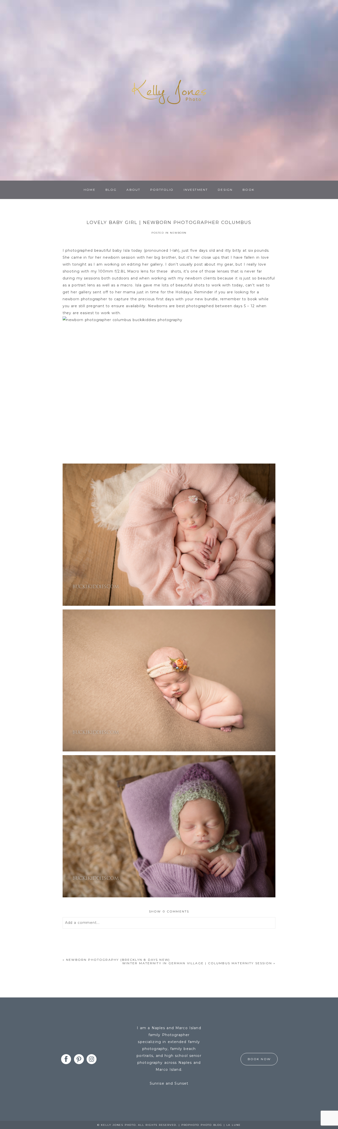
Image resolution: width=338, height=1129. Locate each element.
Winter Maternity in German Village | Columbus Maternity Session (197, 963)
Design (225, 190)
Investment (196, 190)
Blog (111, 190)
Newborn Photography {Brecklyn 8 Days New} (118, 960)
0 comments (169, 911)
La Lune (233, 1125)
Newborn (178, 232)
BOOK (248, 190)
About (133, 190)
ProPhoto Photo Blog (201, 1125)
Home (90, 190)
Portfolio (161, 190)
